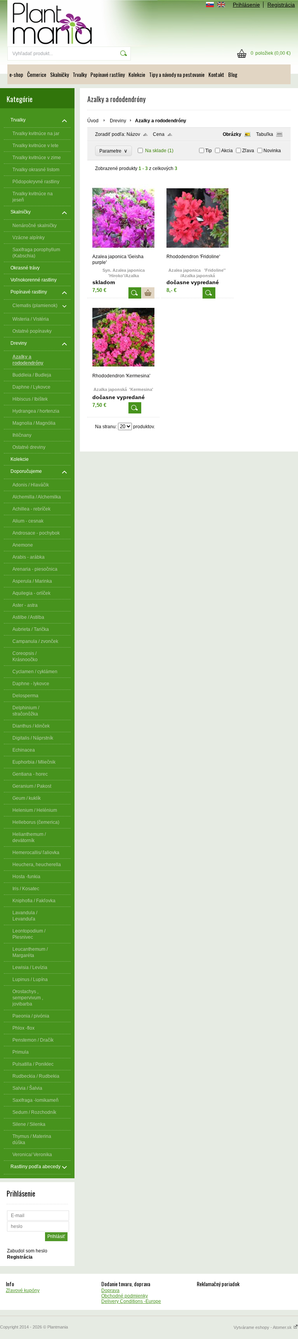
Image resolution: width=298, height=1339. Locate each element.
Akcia (227, 150)
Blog (232, 74)
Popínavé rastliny (107, 74)
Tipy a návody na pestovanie (176, 74)
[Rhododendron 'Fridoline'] (197, 250)
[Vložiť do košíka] (148, 293)
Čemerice (36, 74)
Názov (133, 134)
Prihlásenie (246, 5)
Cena (159, 134)
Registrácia (281, 5)
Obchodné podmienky (124, 1296)
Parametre (113, 151)
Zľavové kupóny (23, 1290)
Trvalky (80, 74)
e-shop (16, 74)
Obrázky (232, 134)
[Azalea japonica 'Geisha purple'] (123, 250)
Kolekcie (136, 74)
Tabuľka (264, 134)
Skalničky (59, 74)
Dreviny (118, 120)
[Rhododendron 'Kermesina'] (123, 369)
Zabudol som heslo (27, 1251)
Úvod (93, 120)
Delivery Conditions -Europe (131, 1301)
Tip (208, 150)
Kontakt (216, 74)
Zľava (248, 150)
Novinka (272, 150)
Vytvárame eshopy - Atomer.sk (263, 1327)
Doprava (110, 1290)
